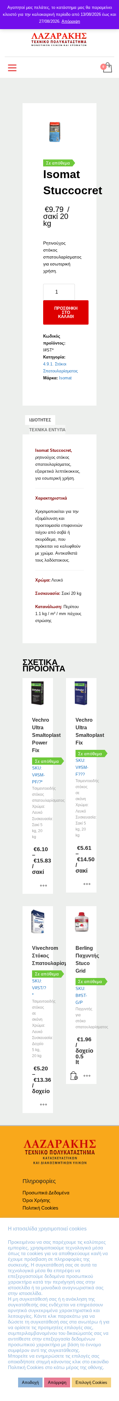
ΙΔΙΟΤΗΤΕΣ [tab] (40, 420)
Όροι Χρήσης (36, 1200)
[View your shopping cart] (107, 68)
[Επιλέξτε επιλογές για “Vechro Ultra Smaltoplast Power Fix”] (43, 886)
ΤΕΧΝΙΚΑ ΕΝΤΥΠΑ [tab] (47, 429)
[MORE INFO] (87, 1076)
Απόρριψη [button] (57, 1382)
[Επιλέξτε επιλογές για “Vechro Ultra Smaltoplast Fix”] (87, 885)
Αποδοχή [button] (30, 1382)
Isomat (65, 378)
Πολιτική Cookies (40, 1208)
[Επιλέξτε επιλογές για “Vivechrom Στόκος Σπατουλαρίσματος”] (43, 1105)
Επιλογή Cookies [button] (91, 1382)
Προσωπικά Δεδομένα (46, 1192)
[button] (74, 1076)
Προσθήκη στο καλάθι (65, 312)
